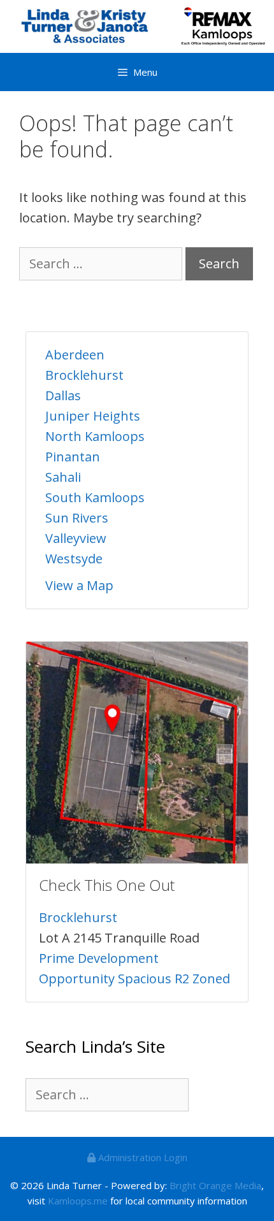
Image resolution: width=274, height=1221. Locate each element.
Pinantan (72, 456)
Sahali (63, 477)
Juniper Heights (92, 415)
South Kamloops (95, 497)
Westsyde (74, 558)
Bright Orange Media (215, 1185)
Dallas (63, 395)
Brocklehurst (84, 375)
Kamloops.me (78, 1200)
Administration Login (141, 1157)
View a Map (79, 585)
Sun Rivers (76, 517)
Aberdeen (75, 354)
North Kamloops (95, 436)
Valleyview (75, 538)
